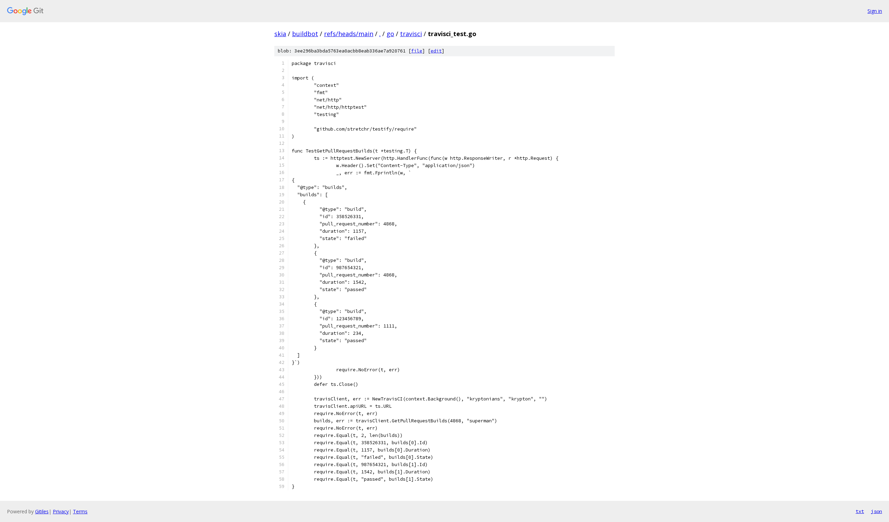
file (416, 51)
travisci (411, 34)
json (876, 511)
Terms (80, 511)
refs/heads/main (348, 34)
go (390, 34)
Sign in (874, 11)
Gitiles (42, 511)
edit (436, 51)
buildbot (305, 34)
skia (280, 34)
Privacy (61, 511)
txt (860, 511)
